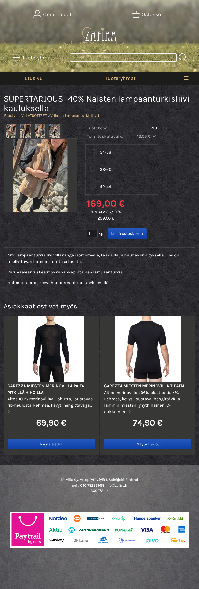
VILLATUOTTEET (34, 115)
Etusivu (34, 78)
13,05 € (144, 136)
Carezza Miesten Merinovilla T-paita (144, 386)
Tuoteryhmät (120, 78)
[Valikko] (186, 78)
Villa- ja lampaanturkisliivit (74, 115)
